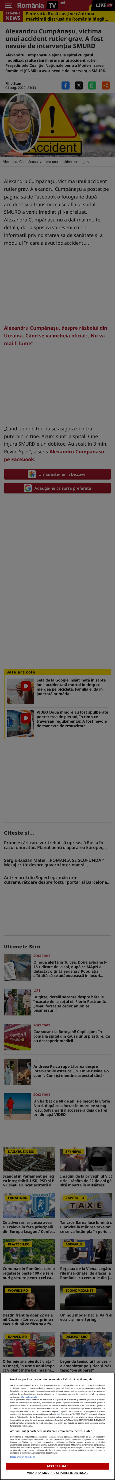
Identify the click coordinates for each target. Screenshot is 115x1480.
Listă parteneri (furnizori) (22, 1456)
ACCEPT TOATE (57, 1466)
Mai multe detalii (29, 1397)
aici (58, 1414)
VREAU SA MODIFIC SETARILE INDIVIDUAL (57, 1473)
